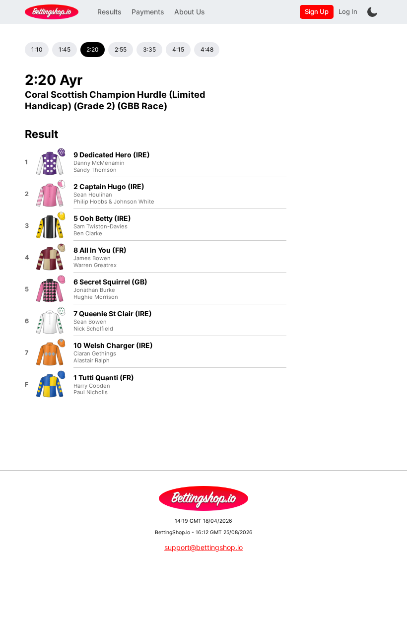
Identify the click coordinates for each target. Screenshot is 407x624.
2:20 (92, 49)
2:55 (121, 49)
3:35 (149, 49)
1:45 (64, 49)
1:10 (36, 49)
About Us (189, 11)
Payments (148, 11)
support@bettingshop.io (203, 547)
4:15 (178, 49)
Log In (348, 11)
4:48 (207, 49)
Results (109, 11)
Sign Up (317, 11)
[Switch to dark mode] (372, 12)
